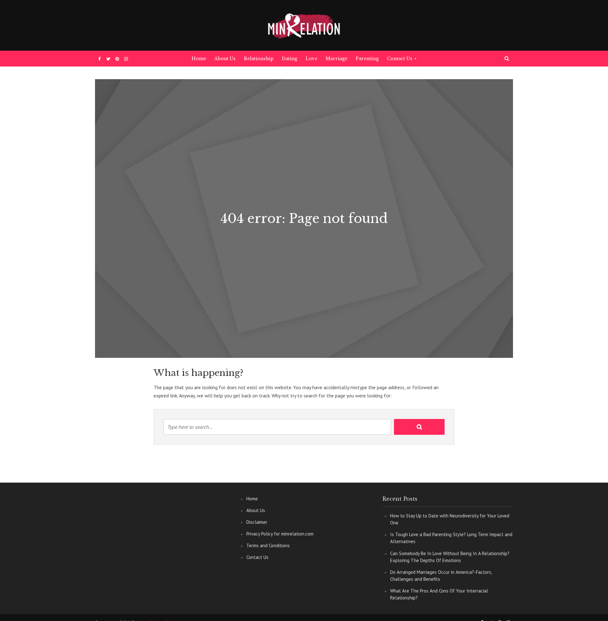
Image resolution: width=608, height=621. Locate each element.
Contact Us (399, 58)
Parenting (367, 58)
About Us (225, 58)
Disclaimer (256, 522)
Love (311, 58)
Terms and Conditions (268, 545)
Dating (289, 58)
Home (199, 58)
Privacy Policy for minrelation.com (280, 534)
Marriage (336, 58)
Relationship (259, 58)
